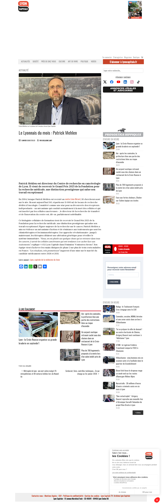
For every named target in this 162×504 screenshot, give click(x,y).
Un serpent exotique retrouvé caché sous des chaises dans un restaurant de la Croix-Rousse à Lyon (91, 338)
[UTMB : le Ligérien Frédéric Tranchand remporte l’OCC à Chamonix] (109, 347)
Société (35, 61)
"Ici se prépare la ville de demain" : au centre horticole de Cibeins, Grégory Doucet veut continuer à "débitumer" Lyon (129, 334)
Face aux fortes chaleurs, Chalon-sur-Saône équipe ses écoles (129, 199)
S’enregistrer (118, 57)
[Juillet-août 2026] (135, 9)
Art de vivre (73, 61)
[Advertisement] (81, 36)
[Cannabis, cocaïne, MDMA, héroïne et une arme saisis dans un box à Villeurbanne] (109, 319)
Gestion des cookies (92, 495)
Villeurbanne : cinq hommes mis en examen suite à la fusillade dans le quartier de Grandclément (129, 360)
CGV (60, 495)
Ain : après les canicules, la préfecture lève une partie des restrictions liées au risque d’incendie (91, 320)
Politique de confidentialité (73, 495)
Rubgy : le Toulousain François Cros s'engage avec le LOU (127, 308)
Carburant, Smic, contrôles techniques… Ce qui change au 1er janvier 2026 (82, 372)
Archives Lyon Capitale (122, 495)
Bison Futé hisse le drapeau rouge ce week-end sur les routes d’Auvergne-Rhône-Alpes (129, 373)
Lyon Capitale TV (107, 495)
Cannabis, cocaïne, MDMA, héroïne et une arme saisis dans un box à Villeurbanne (129, 319)
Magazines (128, 57)
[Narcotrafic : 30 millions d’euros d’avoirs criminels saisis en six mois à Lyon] (109, 386)
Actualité (28, 366)
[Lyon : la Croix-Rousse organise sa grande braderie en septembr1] (38, 336)
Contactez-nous (37, 495)
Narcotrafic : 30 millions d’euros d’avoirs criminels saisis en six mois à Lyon (128, 386)
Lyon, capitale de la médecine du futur (45, 259)
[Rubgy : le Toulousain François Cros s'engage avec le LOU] (109, 309)
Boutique (136, 57)
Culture (62, 61)
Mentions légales (51, 495)
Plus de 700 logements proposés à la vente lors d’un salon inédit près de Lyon (91, 355)
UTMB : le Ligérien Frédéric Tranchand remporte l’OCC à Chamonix (127, 347)
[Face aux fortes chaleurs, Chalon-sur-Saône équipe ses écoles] (109, 200)
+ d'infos (138, 412)
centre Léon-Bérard (72, 199)
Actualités (25, 61)
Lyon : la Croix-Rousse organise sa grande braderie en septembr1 (38, 341)
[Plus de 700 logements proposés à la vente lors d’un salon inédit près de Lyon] (70, 359)
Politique (84, 61)
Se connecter (107, 57)
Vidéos (93, 61)
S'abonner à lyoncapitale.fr (123, 62)
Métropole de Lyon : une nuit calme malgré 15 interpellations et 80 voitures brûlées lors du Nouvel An (40, 374)
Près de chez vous (48, 61)
